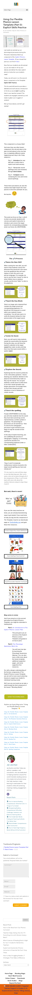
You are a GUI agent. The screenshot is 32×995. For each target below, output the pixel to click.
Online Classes (10, 978)
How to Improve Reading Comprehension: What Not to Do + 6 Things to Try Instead (17, 804)
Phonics (22, 30)
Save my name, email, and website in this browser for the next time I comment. (16, 898)
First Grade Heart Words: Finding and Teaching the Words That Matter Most (15, 819)
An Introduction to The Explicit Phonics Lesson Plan (16, 629)
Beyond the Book (15, 983)
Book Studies (12, 980)
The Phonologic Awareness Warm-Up (13, 645)
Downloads (21, 978)
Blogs (20, 980)
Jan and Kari (8, 30)
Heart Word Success (15, 976)
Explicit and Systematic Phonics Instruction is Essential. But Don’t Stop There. (15, 950)
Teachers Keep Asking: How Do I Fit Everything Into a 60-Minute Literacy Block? (14, 935)
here (17, 61)
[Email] (8, 794)
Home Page (9, 973)
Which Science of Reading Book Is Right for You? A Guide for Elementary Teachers (15, 943)
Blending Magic (20, 973)
